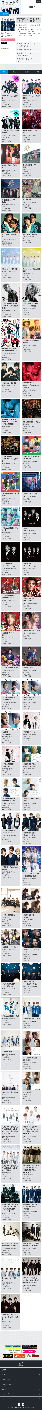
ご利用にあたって (6, 1379)
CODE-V (32, 7)
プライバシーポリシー (7, 1384)
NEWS (3, 1374)
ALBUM (27, 72)
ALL (4, 72)
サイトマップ (5, 1394)
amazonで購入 (5, 39)
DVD (38, 72)
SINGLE (14, 72)
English (4, 1399)
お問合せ (4, 1389)
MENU (38, 1)
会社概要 (4, 1370)
